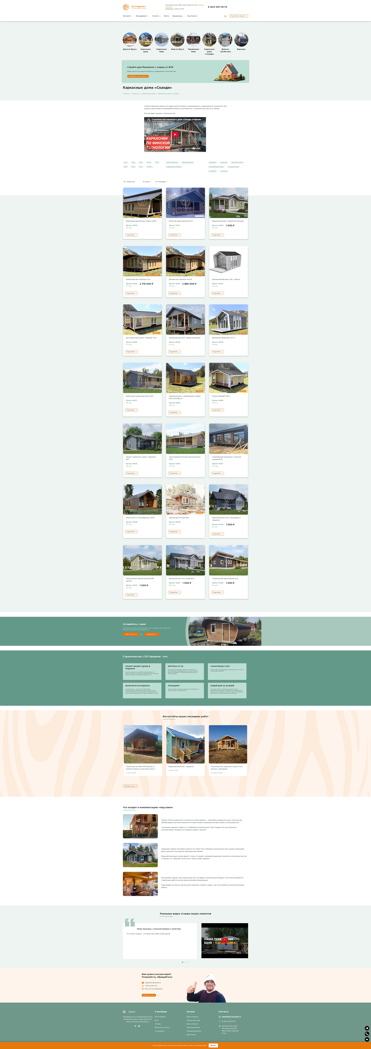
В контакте (131, 634)
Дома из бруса (129, 49)
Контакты (192, 16)
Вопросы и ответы (162, 1027)
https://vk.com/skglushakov (154, 989)
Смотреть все (129, 786)
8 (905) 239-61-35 (151, 985)
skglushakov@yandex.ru (153, 982)
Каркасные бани (193, 1027)
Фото (166, 16)
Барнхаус (241, 49)
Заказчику (177, 16)
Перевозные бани (194, 1031)
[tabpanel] (185, 940)
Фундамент (142, 16)
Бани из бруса (177, 49)
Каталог (127, 16)
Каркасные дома (193, 1020)
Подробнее (130, 235)
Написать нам (148, 995)
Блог (157, 1020)
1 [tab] (182, 962)
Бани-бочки (191, 1034)
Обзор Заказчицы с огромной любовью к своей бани (159, 929)
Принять (213, 1045)
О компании (161, 1012)
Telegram (151, 634)
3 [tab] (188, 962)
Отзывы (158, 1024)
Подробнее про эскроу (137, 76)
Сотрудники (160, 1031)
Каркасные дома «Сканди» (209, 52)
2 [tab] (185, 962)
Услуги (156, 16)
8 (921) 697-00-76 (217, 7)
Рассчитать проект (238, 16)
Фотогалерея (160, 1017)
